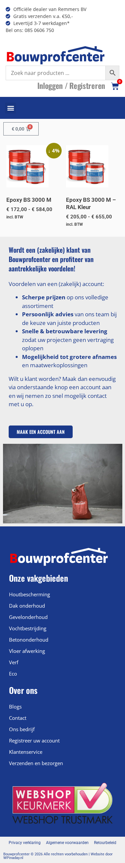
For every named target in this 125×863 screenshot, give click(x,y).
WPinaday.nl (13, 858)
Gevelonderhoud (28, 617)
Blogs (15, 706)
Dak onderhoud (27, 605)
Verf (13, 662)
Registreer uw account (34, 740)
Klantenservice (25, 751)
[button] (10, 108)
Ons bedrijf (22, 729)
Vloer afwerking (27, 651)
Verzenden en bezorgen (36, 763)
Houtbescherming (29, 594)
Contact (17, 718)
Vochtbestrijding (27, 628)
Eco (13, 673)
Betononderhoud (28, 639)
